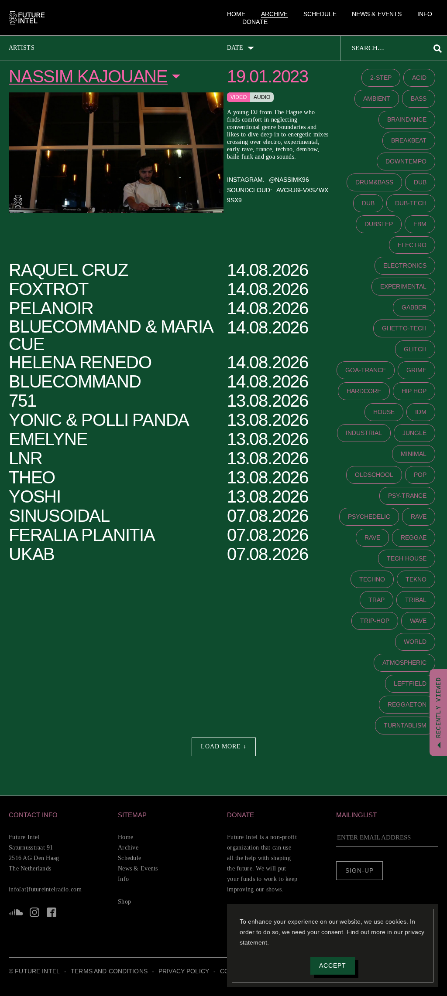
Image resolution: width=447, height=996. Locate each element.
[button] (60, 815)
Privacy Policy (198, 982)
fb (50, 912)
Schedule (318, 14)
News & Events (375, 14)
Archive (272, 14)
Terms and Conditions (117, 982)
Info (424, 14)
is (34, 912)
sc (16, 912)
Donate (254, 23)
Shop (125, 901)
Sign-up (359, 870)
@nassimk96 (290, 187)
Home (235, 14)
